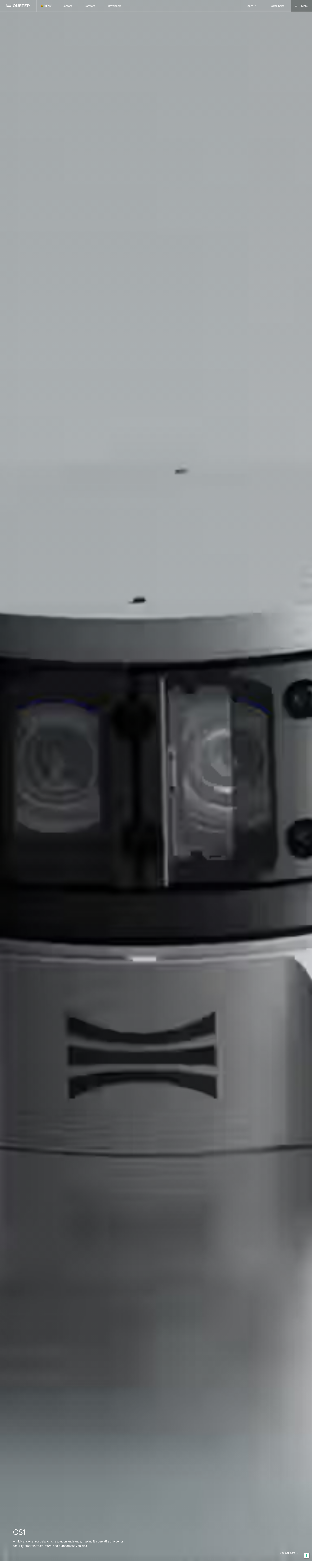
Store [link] (250, 5)
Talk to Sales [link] (277, 5)
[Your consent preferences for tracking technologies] (306, 1555)
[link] (18, 5)
